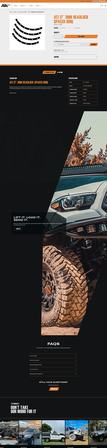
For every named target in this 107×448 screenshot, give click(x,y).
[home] (6, 6)
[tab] (49, 72)
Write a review (77, 28)
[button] (23, 5)
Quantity (56, 32)
